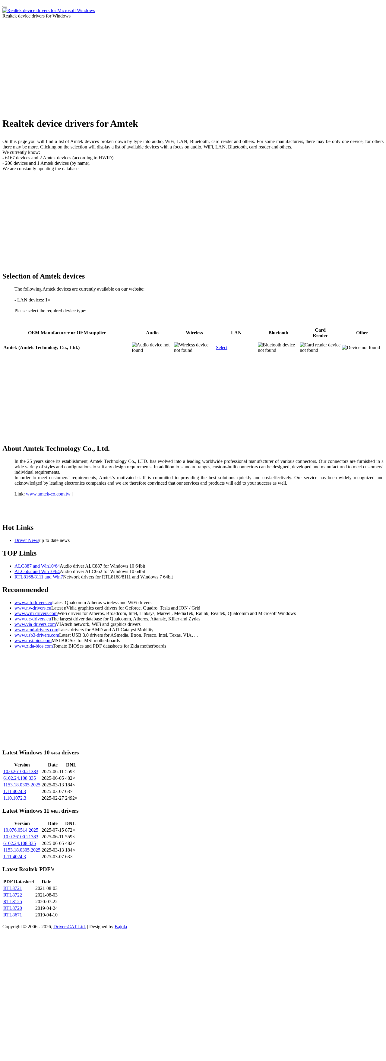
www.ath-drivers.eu (33, 602)
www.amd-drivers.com (36, 629)
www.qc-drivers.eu (32, 618)
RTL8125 (12, 901)
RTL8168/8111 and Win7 (38, 576)
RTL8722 (12, 894)
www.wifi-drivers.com (36, 613)
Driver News (26, 540)
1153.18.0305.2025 (21, 784)
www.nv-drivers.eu (32, 607)
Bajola (121, 926)
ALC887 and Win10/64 (37, 566)
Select (221, 347)
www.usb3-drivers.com (36, 635)
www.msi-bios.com (33, 640)
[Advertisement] (193, 69)
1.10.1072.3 (14, 798)
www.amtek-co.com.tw (48, 493)
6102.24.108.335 (19, 778)
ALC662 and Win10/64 (37, 571)
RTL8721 (12, 888)
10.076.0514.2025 (20, 830)
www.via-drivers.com (35, 624)
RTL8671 (12, 914)
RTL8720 (12, 908)
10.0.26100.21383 (20, 771)
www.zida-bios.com (33, 645)
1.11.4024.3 (14, 791)
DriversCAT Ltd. (69, 926)
